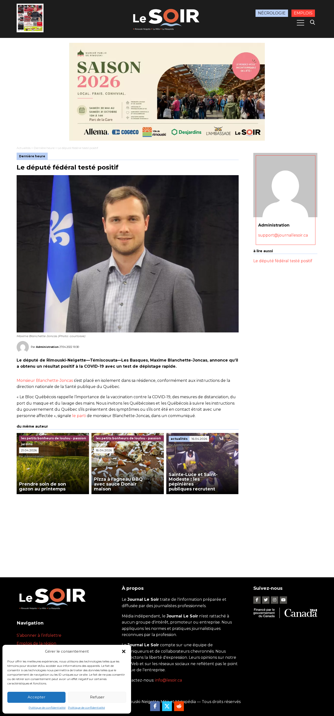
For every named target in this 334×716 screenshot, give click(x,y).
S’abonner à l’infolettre (39, 635)
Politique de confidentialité (47, 707)
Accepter (36, 697)
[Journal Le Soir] (167, 18)
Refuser (97, 697)
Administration (47, 346)
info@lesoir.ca (168, 680)
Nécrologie (272, 13)
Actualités (24, 148)
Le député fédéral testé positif (282, 261)
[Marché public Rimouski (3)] (167, 92)
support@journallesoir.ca (283, 235)
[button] (123, 651)
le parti (79, 415)
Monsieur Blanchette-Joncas (45, 380)
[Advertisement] (128, 531)
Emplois (303, 13)
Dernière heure (44, 148)
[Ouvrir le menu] (300, 22)
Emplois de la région (36, 643)
